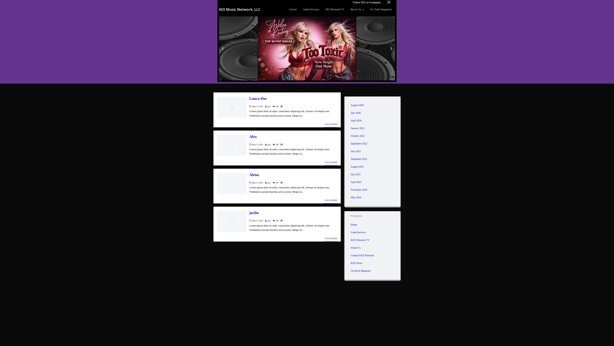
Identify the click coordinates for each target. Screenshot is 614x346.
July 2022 (356, 151)
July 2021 (356, 174)
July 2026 (356, 112)
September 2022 (359, 143)
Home (293, 9)
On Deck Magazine (381, 9)
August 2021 (357, 166)
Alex (253, 137)
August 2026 (357, 105)
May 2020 (356, 197)
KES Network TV (334, 9)
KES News (356, 263)
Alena (254, 175)
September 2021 (359, 159)
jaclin (254, 213)
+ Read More (331, 124)
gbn (269, 106)
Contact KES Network (362, 255)
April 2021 (356, 182)
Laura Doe (258, 98)
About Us (355, 9)
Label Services (311, 9)
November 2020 (359, 189)
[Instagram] (389, 2)
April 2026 (356, 120)
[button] (223, 48)
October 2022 (358, 136)
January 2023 (357, 128)
